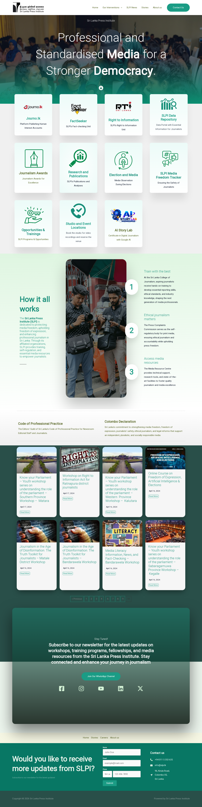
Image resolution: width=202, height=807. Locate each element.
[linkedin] (120, 688)
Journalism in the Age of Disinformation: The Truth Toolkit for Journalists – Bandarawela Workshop (79, 554)
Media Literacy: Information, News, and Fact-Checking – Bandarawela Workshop (122, 556)
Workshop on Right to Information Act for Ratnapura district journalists (78, 481)
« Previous (77, 599)
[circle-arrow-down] (101, 88)
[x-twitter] (140, 688)
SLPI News (132, 7)
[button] (120, 7)
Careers (104, 737)
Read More (24, 512)
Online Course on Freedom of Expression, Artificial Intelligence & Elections (164, 479)
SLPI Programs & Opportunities (33, 239)
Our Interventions (111, 7)
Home (95, 7)
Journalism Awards (33, 173)
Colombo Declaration (120, 421)
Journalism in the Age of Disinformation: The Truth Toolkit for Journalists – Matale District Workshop (35, 554)
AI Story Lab (123, 230)
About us (157, 7)
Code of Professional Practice (40, 423)
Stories (145, 7)
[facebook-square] (61, 688)
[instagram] (81, 688)
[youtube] (101, 688)
